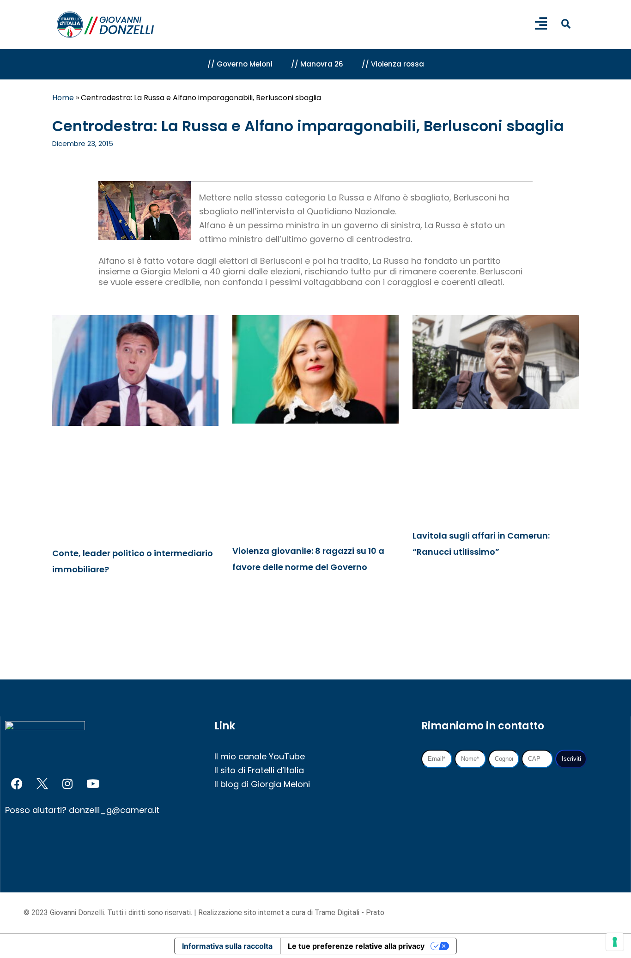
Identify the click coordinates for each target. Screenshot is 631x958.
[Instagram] (67, 783)
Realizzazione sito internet (242, 912)
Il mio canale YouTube (259, 756)
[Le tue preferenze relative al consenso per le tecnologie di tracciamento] (615, 942)
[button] (565, 23)
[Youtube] (92, 783)
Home (63, 97)
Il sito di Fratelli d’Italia (259, 770)
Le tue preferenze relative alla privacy (356, 946)
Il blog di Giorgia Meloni (262, 784)
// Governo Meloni (240, 64)
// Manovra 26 (317, 64)
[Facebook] (16, 783)
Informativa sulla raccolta (227, 946)
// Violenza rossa (393, 64)
